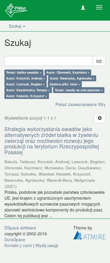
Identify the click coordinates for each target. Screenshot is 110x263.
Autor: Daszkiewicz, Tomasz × (28, 90)
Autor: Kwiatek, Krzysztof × (26, 96)
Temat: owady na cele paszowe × (79, 90)
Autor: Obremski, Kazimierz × (67, 72)
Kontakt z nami (18, 245)
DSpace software (20, 228)
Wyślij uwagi (46, 245)
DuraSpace (14, 239)
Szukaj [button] (15, 26)
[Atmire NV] (89, 234)
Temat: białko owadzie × (23, 72)
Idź (99, 61)
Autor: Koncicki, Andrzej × (25, 78)
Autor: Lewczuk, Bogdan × (25, 84)
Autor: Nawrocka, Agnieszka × (72, 78)
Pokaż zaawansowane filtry (80, 104)
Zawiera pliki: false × (65, 84)
